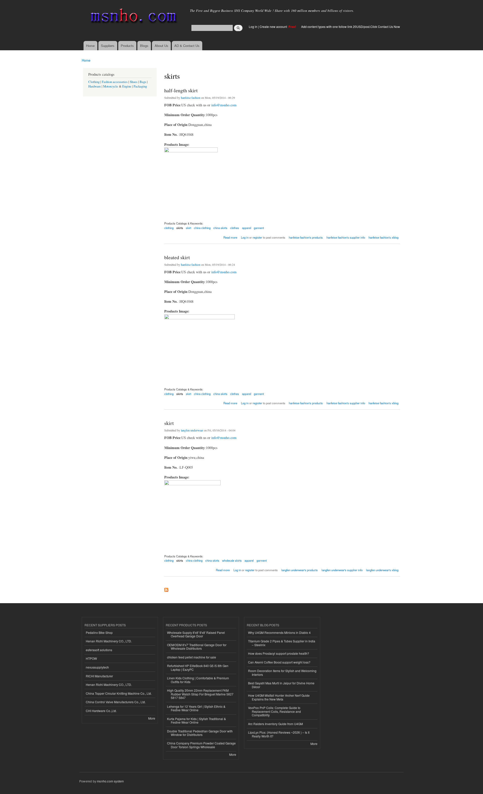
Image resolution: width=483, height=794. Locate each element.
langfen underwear (192, 430)
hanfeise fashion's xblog (383, 237)
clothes (234, 228)
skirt (188, 228)
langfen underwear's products (299, 570)
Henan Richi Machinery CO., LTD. (109, 641)
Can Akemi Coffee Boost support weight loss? (279, 662)
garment (259, 228)
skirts (179, 228)
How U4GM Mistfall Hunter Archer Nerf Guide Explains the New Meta (279, 697)
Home (90, 45)
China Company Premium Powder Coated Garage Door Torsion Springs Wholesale (201, 745)
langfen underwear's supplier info (342, 570)
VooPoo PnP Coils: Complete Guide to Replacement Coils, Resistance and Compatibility (274, 711)
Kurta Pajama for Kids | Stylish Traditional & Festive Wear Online (196, 720)
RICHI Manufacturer (99, 676)
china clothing (202, 228)
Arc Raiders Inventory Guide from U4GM (275, 724)
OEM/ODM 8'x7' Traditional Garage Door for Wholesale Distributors (196, 646)
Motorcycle (110, 86)
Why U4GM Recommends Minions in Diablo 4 (279, 632)
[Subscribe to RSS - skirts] (166, 588)
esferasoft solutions (99, 650)
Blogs (144, 45)
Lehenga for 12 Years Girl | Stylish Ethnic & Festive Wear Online (196, 708)
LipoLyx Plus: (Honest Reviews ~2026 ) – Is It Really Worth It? (278, 734)
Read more (230, 237)
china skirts (220, 228)
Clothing (94, 82)
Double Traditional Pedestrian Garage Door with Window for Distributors (200, 733)
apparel (246, 228)
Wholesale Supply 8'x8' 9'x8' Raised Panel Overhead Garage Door (196, 634)
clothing (169, 228)
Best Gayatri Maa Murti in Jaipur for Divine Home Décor (281, 685)
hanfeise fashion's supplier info (346, 237)
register (257, 237)
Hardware (94, 86)
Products (127, 45)
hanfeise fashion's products (306, 237)
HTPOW (91, 658)
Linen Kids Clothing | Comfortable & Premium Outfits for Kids (198, 680)
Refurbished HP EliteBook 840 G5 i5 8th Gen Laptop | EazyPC (197, 667)
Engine (126, 86)
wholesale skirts (232, 560)
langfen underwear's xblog (382, 570)
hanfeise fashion (190, 98)
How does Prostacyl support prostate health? (278, 653)
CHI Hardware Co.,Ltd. (101, 711)
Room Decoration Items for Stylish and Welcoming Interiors (282, 672)
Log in (253, 26)
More (151, 718)
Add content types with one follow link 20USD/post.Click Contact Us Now (350, 26)
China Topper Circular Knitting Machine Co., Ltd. (119, 693)
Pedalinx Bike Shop (99, 632)
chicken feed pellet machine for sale (191, 657)
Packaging (140, 86)
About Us (161, 45)
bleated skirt (177, 257)
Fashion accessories (115, 82)
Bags (143, 82)
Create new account (274, 26)
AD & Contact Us (186, 45)
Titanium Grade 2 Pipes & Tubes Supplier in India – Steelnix (281, 643)
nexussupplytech (97, 667)
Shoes (133, 82)
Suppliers (107, 45)
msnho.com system (110, 781)
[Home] (132, 17)
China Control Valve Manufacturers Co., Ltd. (116, 702)
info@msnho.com (223, 105)
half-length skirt (181, 90)
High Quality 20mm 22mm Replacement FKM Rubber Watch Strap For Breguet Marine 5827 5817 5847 (200, 694)
